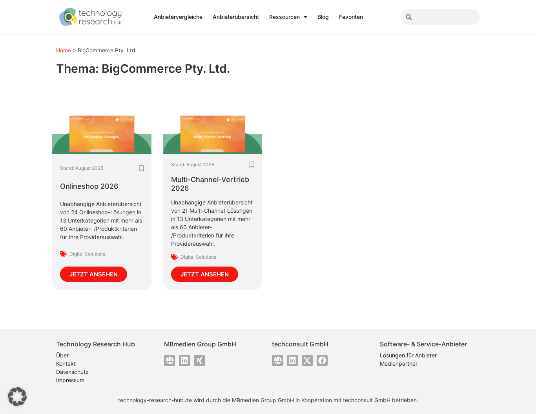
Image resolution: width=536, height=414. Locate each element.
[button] (17, 396)
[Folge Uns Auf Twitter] (307, 360)
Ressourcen (284, 16)
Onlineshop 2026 (89, 186)
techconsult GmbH (366, 400)
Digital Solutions (87, 254)
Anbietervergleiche (178, 16)
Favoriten (351, 16)
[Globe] (169, 360)
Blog (323, 16)
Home (63, 50)
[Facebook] (322, 360)
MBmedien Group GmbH (263, 400)
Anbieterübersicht (236, 16)
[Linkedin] (184, 360)
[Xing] (199, 360)
